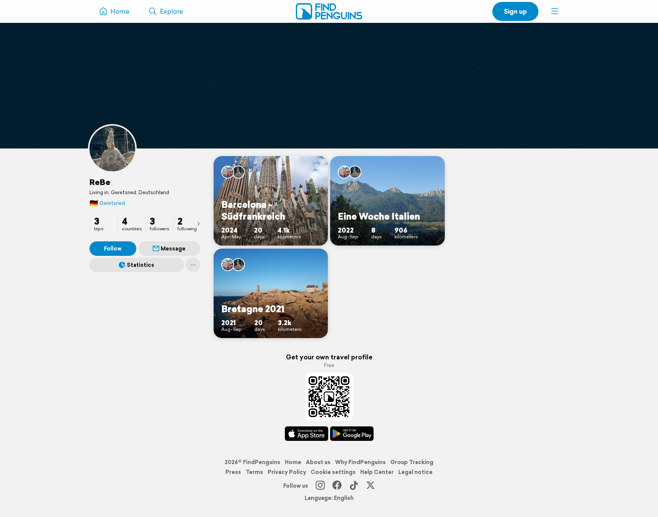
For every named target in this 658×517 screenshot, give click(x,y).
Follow (112, 248)
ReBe (99, 182)
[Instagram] (320, 486)
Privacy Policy (287, 472)
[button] (555, 11)
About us (318, 462)
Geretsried (107, 203)
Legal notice (415, 472)
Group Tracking (411, 462)
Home (293, 462)
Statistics (140, 265)
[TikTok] (353, 486)
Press (233, 472)
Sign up (515, 11)
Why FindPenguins (360, 462)
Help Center (377, 472)
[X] (370, 486)
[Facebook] (337, 486)
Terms (254, 472)
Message (173, 248)
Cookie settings (333, 472)
